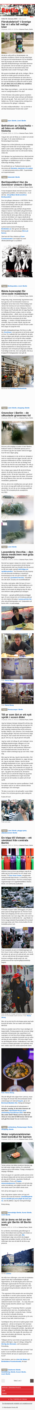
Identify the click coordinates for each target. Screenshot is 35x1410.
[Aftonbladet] (8, 2)
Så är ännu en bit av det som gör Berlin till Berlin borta (16, 1222)
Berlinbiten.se (6, 229)
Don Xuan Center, (15, 875)
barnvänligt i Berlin (14, 1212)
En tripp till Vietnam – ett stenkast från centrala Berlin (16, 840)
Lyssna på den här (25, 599)
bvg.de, (21, 1101)
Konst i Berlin (27, 1212)
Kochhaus (8, 332)
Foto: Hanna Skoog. (7, 1092)
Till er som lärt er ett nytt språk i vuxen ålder (16, 716)
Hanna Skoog (9, 680)
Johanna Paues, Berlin (26, 29)
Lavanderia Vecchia (17, 577)
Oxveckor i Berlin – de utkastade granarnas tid (16, 414)
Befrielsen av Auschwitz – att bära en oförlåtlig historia (17, 128)
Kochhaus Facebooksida (18, 388)
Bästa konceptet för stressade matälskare (14, 292)
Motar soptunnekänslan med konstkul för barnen (16, 1135)
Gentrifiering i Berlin (8, 1372)
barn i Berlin (12, 120)
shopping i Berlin (23, 408)
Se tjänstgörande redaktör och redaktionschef (17, 1403)
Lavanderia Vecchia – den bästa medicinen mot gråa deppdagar (17, 555)
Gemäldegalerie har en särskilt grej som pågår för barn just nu (16, 1199)
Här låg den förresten (8, 1344)
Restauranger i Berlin (15, 709)
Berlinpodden (13, 286)
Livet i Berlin (21, 120)
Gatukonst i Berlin (14, 1370)
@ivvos (8, 1273)
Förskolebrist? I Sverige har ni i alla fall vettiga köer (16, 24)
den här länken (22, 1359)
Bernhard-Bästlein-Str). (9, 1103)
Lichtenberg (12, 1127)
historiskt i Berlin (14, 177)
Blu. (23, 1235)
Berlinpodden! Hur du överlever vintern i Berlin (16, 183)
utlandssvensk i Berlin (9, 833)
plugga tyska (22, 830)
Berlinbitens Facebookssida (11, 1361)
